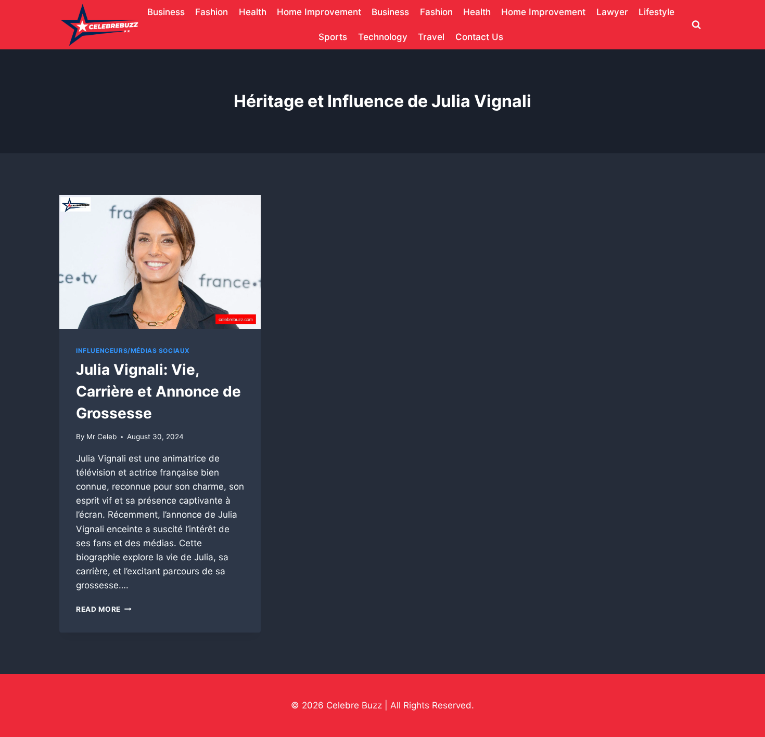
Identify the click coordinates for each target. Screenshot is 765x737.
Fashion (211, 12)
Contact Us (479, 37)
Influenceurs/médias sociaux (133, 350)
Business (166, 12)
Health (252, 12)
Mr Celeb (101, 436)
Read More (104, 609)
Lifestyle (656, 12)
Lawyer (612, 12)
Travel (431, 37)
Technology (382, 37)
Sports (332, 37)
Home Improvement (319, 12)
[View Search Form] (696, 25)
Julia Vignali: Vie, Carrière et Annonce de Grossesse (158, 391)
